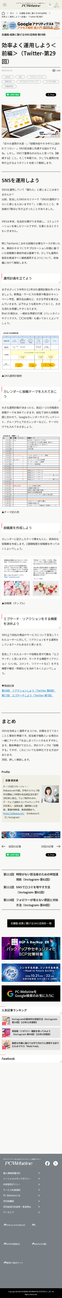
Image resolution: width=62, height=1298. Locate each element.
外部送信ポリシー (11, 1184)
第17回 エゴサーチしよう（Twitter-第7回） (27, 695)
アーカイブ (8, 1212)
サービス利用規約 (11, 1190)
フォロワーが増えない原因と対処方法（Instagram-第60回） (37, 902)
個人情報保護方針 (11, 1173)
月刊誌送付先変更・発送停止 (17, 1207)
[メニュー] (5, 5)
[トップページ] (3, 13)
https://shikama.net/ (13, 813)
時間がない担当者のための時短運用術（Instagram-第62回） (37, 876)
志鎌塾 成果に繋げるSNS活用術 (33, 13)
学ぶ (12, 13)
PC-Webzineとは (11, 1195)
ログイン (56, 6)
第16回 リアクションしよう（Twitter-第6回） (29, 690)
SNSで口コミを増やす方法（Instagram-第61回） (33, 889)
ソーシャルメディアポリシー (17, 1179)
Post (52, 94)
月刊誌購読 (8, 1201)
